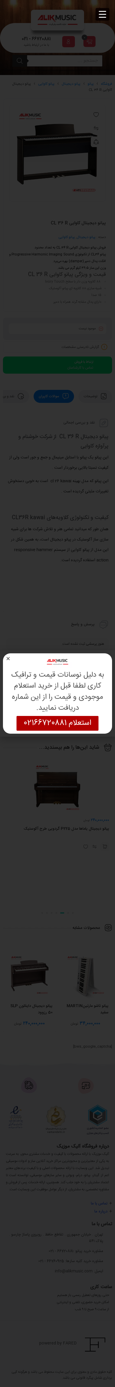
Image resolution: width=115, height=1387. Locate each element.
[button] (8, 658)
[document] (57, 693)
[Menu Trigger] (102, 14)
